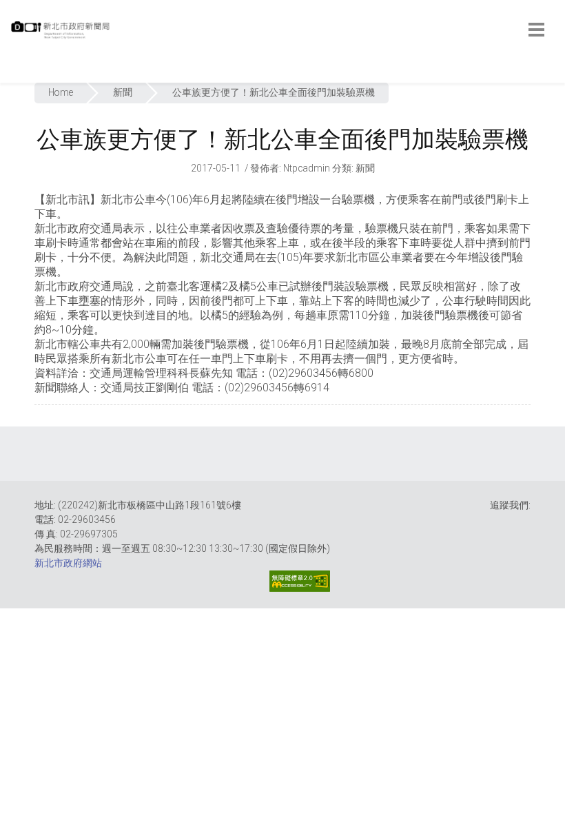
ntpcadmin (306, 168)
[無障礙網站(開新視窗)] (299, 581)
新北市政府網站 (68, 562)
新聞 (122, 92)
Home (60, 92)
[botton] (536, 29)
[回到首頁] (62, 34)
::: (13, 75)
